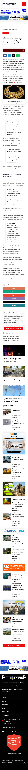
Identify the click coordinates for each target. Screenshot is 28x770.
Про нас (5, 708)
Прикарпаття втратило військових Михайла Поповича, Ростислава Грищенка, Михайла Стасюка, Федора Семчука (18, 504)
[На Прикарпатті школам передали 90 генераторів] (7, 412)
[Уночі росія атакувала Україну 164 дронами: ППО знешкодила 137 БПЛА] (7, 422)
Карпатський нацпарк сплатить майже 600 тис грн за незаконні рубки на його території (18, 552)
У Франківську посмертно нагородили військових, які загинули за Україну (17, 539)
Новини (5, 705)
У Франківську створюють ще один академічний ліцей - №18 (17, 620)
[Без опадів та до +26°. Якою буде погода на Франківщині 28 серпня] (7, 471)
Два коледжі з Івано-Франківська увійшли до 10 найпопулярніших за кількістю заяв (18, 518)
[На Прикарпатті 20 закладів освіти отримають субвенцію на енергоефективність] (7, 588)
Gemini (14, 298)
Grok (14, 302)
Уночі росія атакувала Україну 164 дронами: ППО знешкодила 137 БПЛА (18, 422)
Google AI (14, 295)
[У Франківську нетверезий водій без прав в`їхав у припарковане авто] (7, 459)
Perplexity (14, 305)
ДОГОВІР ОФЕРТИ (7, 762)
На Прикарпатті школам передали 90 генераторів (17, 412)
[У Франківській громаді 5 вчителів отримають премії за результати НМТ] (7, 576)
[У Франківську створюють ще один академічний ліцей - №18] (7, 620)
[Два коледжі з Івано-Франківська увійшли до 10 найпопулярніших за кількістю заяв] (7, 516)
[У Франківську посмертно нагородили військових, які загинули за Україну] (7, 538)
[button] (5, 55)
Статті (4, 701)
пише (15, 82)
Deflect (19, 753)
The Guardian (16, 74)
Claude (14, 288)
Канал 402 (5, 711)
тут (18, 340)
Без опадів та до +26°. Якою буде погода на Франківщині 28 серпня (18, 471)
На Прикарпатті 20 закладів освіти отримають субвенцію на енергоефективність (18, 589)
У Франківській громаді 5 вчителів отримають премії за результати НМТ (17, 576)
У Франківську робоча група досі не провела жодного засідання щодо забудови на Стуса (18, 633)
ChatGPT (14, 291)
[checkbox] (24, 762)
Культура (5, 33)
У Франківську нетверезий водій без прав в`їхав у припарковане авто (18, 460)
